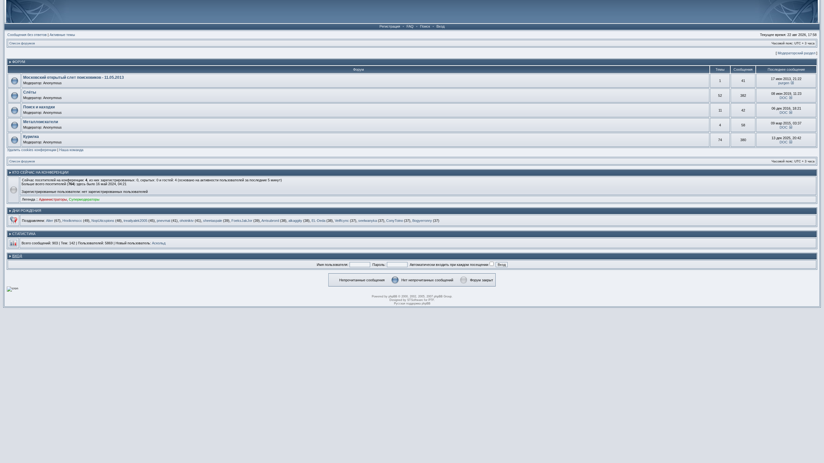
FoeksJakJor (241, 220)
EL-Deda (318, 220)
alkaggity (295, 220)
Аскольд (158, 243)
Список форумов (22, 43)
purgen (783, 83)
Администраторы (53, 199)
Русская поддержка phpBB (412, 303)
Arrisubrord (270, 220)
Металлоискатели (40, 122)
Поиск (425, 26)
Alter (49, 220)
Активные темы (62, 35)
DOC (784, 98)
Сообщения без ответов (27, 35)
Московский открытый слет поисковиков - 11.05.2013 (73, 77)
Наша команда (71, 150)
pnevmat (163, 220)
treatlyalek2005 (135, 220)
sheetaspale (212, 220)
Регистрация (389, 26)
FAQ (410, 26)
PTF (431, 300)
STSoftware (415, 300)
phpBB (393, 296)
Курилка (31, 136)
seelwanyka (367, 220)
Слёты (29, 92)
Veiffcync (342, 220)
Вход (440, 26)
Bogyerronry (422, 220)
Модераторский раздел (796, 53)
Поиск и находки (39, 107)
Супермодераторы (84, 199)
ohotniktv (187, 220)
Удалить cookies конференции (31, 150)
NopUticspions (102, 220)
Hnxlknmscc (72, 220)
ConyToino (394, 220)
